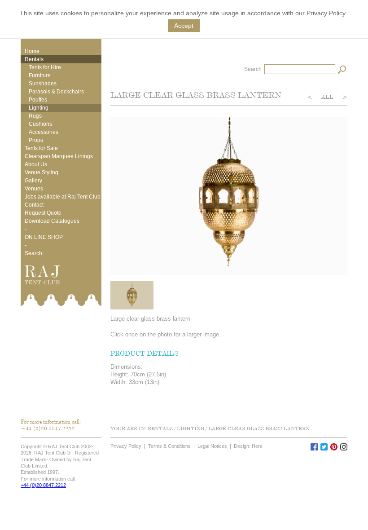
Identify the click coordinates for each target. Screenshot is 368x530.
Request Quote (43, 213)
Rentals (34, 59)
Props (36, 140)
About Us (36, 164)
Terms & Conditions (169, 446)
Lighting (38, 108)
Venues (34, 189)
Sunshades (43, 83)
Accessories (43, 132)
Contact (34, 205)
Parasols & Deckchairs (56, 91)
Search (33, 253)
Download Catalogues (52, 221)
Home (32, 51)
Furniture (40, 75)
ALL (328, 96)
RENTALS (160, 428)
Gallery (33, 180)
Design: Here (248, 446)
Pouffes (38, 100)
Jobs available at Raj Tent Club (63, 197)
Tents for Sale (41, 148)
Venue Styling (41, 172)
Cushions (40, 124)
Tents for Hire (45, 67)
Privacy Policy (326, 13)
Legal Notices (212, 446)
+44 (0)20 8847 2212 (48, 428)
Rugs (35, 116)
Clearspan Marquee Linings (59, 156)
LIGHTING (190, 428)
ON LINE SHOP (44, 237)
